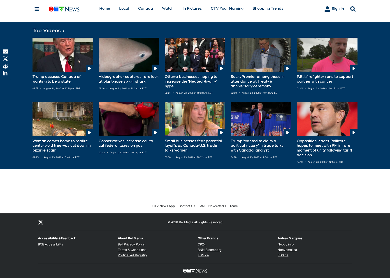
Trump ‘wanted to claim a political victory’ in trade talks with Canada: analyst (257, 146)
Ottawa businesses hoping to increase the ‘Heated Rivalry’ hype (191, 81)
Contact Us (187, 206)
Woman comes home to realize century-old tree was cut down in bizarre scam (61, 146)
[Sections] (37, 9)
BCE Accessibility (50, 244)
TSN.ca (203, 255)
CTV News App (163, 206)
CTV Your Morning (227, 8)
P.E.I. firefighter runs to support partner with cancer (325, 79)
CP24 (202, 244)
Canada (145, 8)
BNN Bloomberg (210, 250)
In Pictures (192, 8)
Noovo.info (286, 244)
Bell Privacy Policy (131, 244)
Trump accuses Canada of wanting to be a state (56, 79)
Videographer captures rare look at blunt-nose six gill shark (129, 79)
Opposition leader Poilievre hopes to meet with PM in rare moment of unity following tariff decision (324, 148)
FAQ (202, 206)
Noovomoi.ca (287, 250)
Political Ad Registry (132, 255)
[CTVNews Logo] (70, 9)
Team (234, 206)
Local (124, 8)
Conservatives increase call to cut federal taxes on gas (126, 143)
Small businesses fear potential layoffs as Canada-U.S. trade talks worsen (193, 146)
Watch (168, 8)
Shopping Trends (268, 8)
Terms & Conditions (132, 250)
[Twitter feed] (40, 222)
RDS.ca (283, 255)
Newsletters (217, 206)
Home (104, 8)
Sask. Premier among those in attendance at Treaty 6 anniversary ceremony (258, 81)
